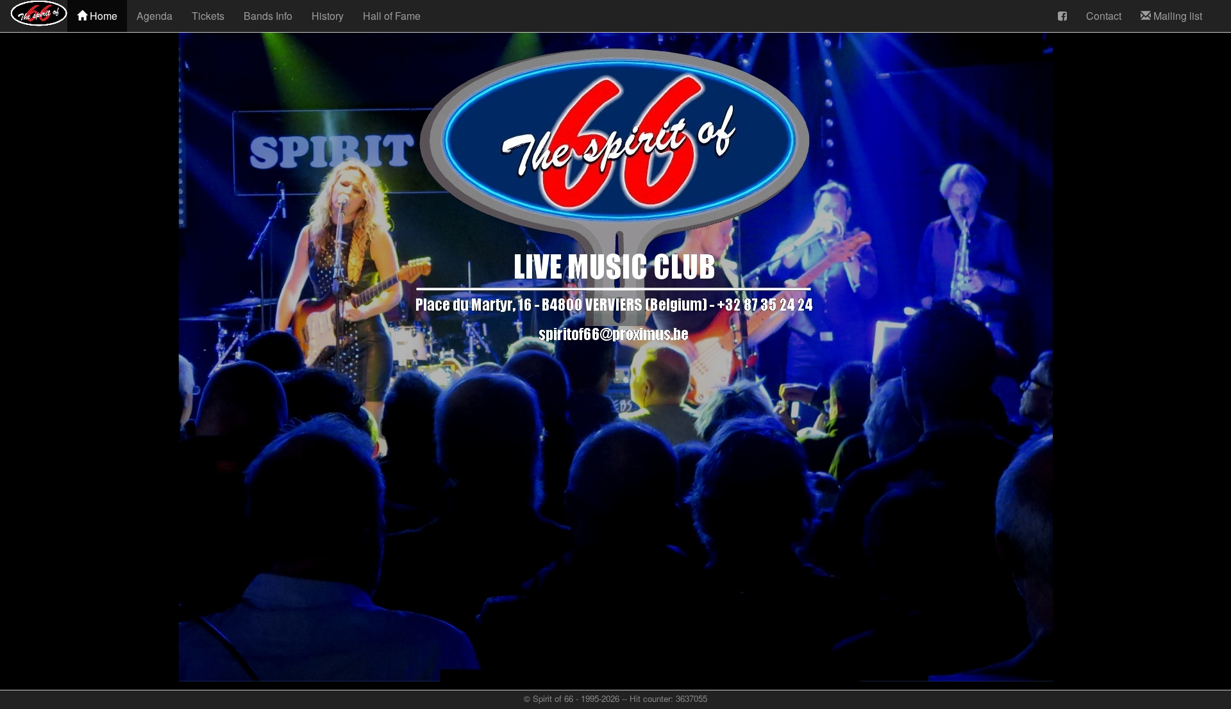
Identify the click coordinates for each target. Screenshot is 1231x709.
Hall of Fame (392, 15)
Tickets (208, 15)
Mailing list (1176, 15)
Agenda (154, 15)
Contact (1103, 15)
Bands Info (268, 15)
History (328, 15)
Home (102, 15)
